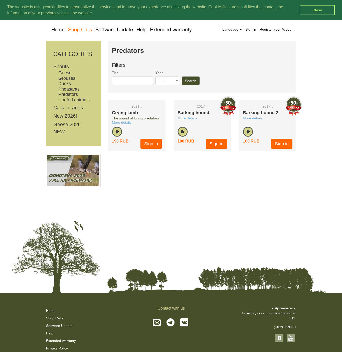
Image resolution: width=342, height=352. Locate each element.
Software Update (114, 29)
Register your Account (277, 29)
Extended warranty (171, 29)
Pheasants (69, 89)
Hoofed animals (74, 99)
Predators (68, 94)
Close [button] (317, 10)
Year (159, 73)
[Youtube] (291, 338)
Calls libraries (68, 107)
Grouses (66, 78)
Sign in (250, 29)
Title (115, 73)
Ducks (64, 83)
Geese (65, 72)
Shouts (61, 66)
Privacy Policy (57, 348)
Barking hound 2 (260, 112)
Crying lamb (125, 112)
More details (121, 122)
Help (141, 29)
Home (58, 29)
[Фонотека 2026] (73, 170)
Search (190, 81)
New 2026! (65, 116)
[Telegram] (170, 323)
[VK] (184, 323)
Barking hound (193, 112)
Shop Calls (80, 29)
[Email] (157, 323)
